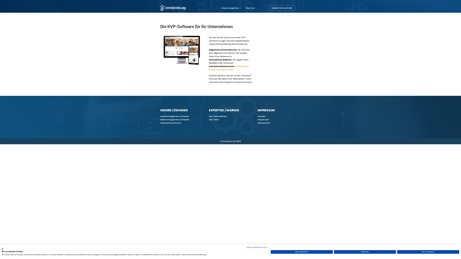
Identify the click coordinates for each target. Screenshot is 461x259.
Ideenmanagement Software (174, 119)
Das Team (214, 119)
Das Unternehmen (218, 116)
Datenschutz (264, 123)
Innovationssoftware (170, 123)
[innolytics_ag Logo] (173, 4)
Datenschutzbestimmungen (256, 247)
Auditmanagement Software (174, 116)
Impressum (263, 119)
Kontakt (262, 116)
